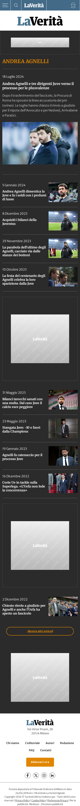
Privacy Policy (22, 800)
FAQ (31, 750)
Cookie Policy (38, 800)
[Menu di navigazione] (5, 5)
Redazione (67, 743)
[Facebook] (28, 775)
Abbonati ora (40, 762)
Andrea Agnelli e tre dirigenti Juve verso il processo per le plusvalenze (38, 85)
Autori (50, 743)
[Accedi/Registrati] (73, 5)
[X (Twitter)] (36, 775)
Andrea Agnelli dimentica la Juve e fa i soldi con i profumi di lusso (24, 195)
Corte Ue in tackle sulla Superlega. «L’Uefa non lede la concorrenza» (23, 486)
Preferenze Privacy (57, 800)
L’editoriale (32, 743)
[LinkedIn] (52, 775)
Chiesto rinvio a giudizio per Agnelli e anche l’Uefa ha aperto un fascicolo (23, 609)
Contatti (45, 750)
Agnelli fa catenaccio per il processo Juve (22, 457)
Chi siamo (12, 743)
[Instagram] (44, 775)
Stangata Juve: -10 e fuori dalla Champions (21, 429)
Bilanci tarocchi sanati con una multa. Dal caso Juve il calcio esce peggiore (22, 403)
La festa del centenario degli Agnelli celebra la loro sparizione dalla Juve (23, 279)
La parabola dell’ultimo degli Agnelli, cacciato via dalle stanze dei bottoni (24, 251)
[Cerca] (16, 5)
